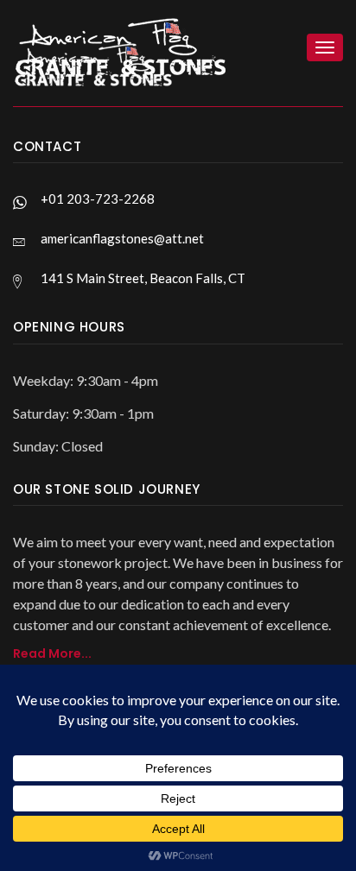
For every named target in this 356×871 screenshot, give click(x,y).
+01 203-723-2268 (98, 198)
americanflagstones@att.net (122, 238)
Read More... (52, 653)
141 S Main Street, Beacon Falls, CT (143, 278)
